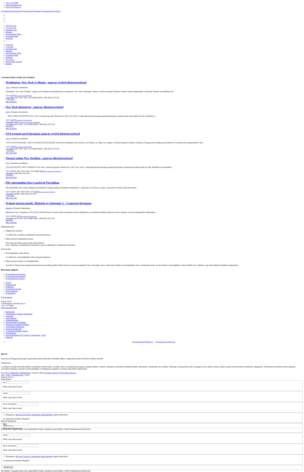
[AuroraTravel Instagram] (31, 11)
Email (5, 393)
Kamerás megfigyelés (14, 329)
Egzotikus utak (11, 30)
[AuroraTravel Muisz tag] (142, 342)
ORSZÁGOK (11, 26)
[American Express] (13, 289)
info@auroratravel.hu (14, 5)
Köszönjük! (5, 471)
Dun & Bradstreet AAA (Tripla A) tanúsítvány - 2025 (26, 335)
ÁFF (3, 375)
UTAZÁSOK (11, 28)
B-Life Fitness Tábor (13, 34)
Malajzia (9, 208)
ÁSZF (8, 375)
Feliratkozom (6, 363)
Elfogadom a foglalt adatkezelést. (36, 415)
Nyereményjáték (12, 36)
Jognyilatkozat (11, 318)
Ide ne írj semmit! (9, 404)
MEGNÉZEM (11, 102)
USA (8, 87)
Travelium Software (51, 373)
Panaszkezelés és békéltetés (16, 322)
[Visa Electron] (12, 291)
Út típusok (10, 47)
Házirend (9, 337)
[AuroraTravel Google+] (51, 11)
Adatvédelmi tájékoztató (15, 327)
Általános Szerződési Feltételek (17, 325)
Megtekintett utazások (14, 62)
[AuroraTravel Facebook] (11, 11)
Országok (9, 45)
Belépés (9, 64)
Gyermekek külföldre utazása (17, 331)
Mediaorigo (14, 373)
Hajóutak (9, 38)
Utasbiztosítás (11, 333)
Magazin (9, 32)
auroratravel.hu (17, 375)
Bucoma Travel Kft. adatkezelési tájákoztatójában (34, 415)
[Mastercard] (11, 285)
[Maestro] (10, 287)
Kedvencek (10, 60)
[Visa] (8, 283)
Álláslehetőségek (12, 320)
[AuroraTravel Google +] (15, 279)
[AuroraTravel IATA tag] (165, 342)
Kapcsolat (9, 316)
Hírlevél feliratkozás (13, 7)
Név (4, 382)
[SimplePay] (11, 293)
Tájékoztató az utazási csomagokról (19, 314)
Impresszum (10, 312)
